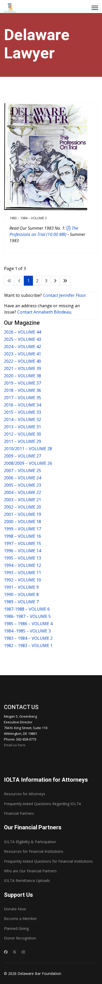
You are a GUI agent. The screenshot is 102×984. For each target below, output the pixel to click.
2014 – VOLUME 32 (22, 419)
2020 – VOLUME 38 (22, 376)
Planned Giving (16, 928)
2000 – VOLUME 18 (22, 521)
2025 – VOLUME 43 (22, 339)
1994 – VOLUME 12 (22, 565)
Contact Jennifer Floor (64, 295)
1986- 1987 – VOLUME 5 (27, 616)
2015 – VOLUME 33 (22, 412)
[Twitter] (14, 951)
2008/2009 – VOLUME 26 (28, 463)
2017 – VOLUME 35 (22, 397)
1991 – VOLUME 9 (21, 587)
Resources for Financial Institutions (33, 851)
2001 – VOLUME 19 (22, 514)
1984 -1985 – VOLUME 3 (27, 631)
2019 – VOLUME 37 (22, 383)
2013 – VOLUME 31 (22, 427)
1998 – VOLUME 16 (22, 536)
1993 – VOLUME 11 (22, 572)
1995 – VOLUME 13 (22, 558)
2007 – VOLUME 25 (22, 470)
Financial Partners (19, 813)
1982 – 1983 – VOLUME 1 (28, 645)
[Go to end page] (65, 281)
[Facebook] (6, 951)
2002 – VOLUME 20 (22, 507)
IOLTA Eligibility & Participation (30, 841)
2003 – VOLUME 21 (22, 500)
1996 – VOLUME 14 (22, 551)
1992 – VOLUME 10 (22, 580)
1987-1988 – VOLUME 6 (27, 609)
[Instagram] (23, 951)
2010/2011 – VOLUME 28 (28, 449)
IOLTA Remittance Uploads (27, 880)
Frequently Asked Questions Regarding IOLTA (42, 803)
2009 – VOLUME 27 (22, 456)
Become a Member (20, 918)
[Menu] (95, 8)
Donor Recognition (20, 938)
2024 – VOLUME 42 (22, 346)
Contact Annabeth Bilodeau (44, 312)
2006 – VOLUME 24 (22, 478)
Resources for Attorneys (24, 793)
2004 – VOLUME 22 (22, 492)
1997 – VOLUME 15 (22, 543)
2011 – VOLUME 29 (22, 441)
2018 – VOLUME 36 (22, 390)
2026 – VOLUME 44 (22, 332)
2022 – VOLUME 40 (22, 361)
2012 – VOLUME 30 (22, 434)
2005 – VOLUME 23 (22, 485)
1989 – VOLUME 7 (21, 602)
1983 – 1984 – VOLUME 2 (28, 218)
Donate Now (15, 908)
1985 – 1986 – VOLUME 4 (28, 623)
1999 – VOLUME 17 (22, 529)
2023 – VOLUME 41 (22, 354)
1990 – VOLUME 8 (21, 594)
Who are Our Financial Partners (30, 870)
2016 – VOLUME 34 (22, 405)
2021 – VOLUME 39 (22, 368)
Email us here (14, 745)
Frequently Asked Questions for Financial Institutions (48, 861)
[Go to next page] (55, 281)
